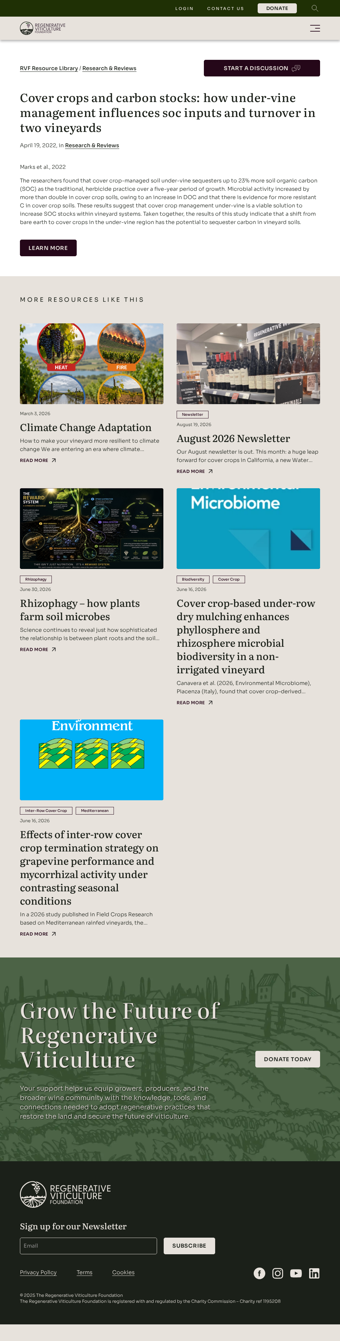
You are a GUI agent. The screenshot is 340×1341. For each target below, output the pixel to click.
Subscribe (189, 1245)
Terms (84, 1272)
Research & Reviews (109, 68)
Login (184, 8)
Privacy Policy (38, 1272)
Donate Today (287, 1059)
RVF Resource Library (49, 68)
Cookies (123, 1272)
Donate (277, 8)
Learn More (48, 248)
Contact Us (225, 8)
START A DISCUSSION (256, 68)
